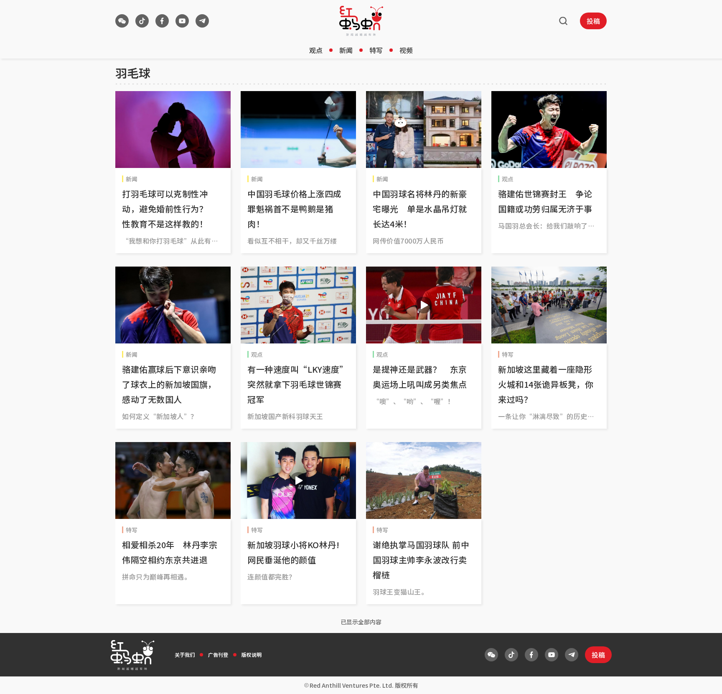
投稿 (593, 21)
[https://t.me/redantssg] (202, 21)
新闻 (346, 50)
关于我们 (185, 654)
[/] (361, 20)
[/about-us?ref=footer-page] (122, 21)
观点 (316, 50)
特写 (376, 50)
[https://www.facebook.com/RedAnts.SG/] (162, 21)
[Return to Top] (702, 679)
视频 (406, 50)
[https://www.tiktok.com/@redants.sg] (142, 21)
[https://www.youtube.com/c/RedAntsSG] (182, 21)
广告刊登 (218, 654)
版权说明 (252, 654)
